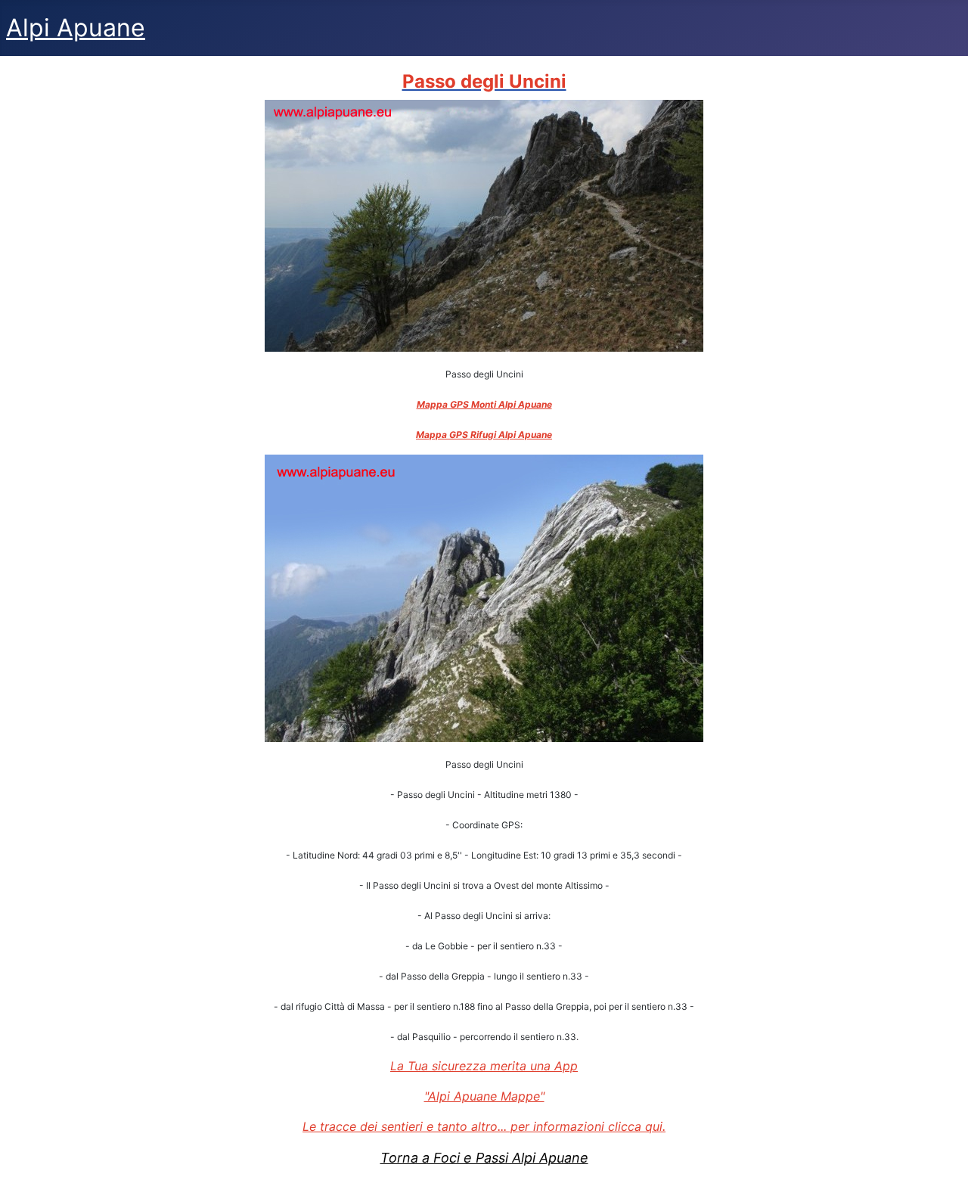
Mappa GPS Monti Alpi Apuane (484, 404)
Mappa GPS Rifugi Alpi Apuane (484, 434)
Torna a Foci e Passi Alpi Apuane (484, 1158)
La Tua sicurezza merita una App (484, 1065)
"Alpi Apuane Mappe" (484, 1096)
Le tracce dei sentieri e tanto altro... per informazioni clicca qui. (484, 1126)
